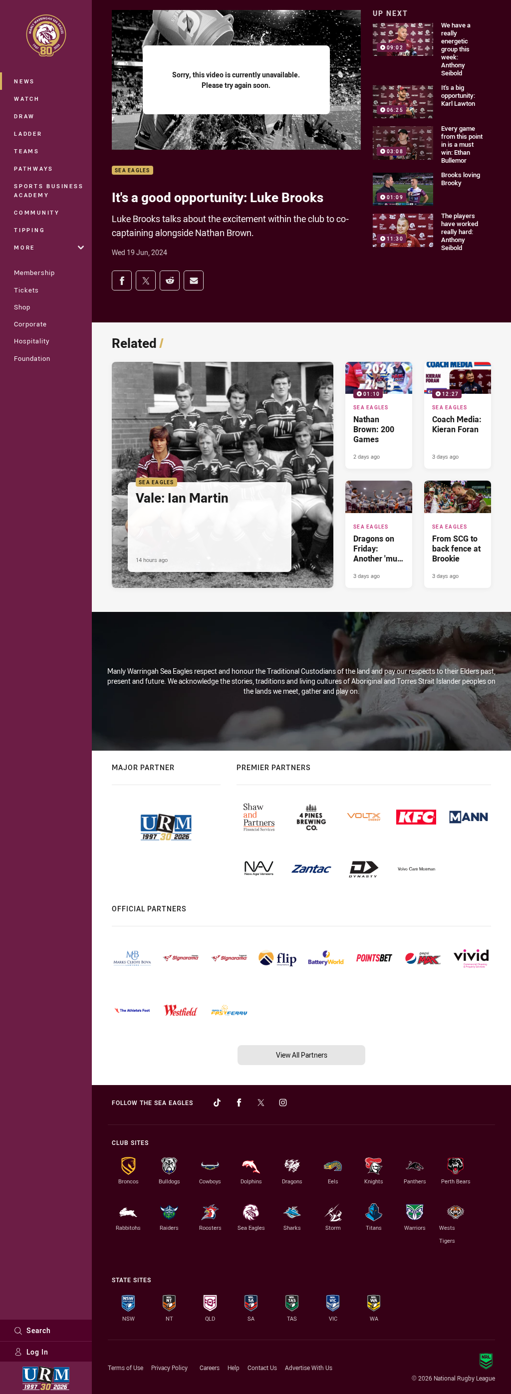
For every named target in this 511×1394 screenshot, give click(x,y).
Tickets (26, 289)
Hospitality (31, 340)
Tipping (29, 230)
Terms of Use (125, 1368)
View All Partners (301, 1055)
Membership (34, 272)
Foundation (32, 358)
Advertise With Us (308, 1368)
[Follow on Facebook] (239, 1103)
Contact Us (262, 1368)
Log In (37, 1352)
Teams (26, 151)
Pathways (33, 168)
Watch (27, 98)
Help (234, 1368)
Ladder (28, 133)
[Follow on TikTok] (217, 1103)
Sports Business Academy (48, 190)
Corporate (30, 323)
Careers (210, 1368)
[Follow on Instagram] (283, 1103)
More (24, 247)
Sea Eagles (132, 170)
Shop (22, 306)
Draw (24, 116)
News (24, 81)
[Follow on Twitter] (261, 1103)
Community (37, 212)
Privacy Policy (169, 1368)
